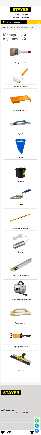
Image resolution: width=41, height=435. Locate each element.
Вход (17, 17)
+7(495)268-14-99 (20, 413)
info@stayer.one (8, 410)
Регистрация (24, 17)
